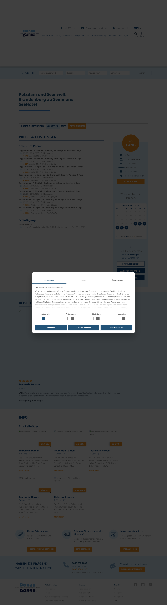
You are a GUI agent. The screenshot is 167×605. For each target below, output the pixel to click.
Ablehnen (51, 327)
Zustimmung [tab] (49, 280)
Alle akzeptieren (116, 327)
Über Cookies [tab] (117, 280)
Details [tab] (83, 280)
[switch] (70, 318)
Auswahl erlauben (83, 327)
